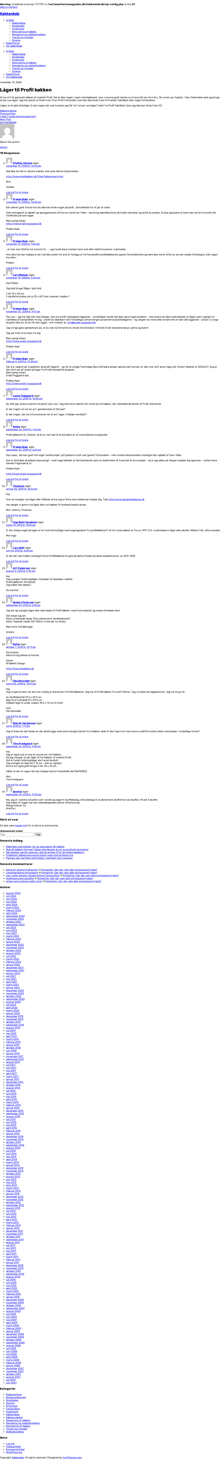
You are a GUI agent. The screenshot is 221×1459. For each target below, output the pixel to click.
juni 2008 (11, 1351)
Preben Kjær (20, 199)
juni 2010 (11, 1282)
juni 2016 (11, 1093)
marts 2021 (12, 984)
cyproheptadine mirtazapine (22, 872)
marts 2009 (12, 1325)
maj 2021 (11, 979)
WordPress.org (14, 1452)
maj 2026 (11, 901)
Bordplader (18, 26)
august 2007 (13, 1377)
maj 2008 (11, 1354)
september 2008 (15, 1342)
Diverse (16, 40)
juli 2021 (11, 976)
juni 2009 (11, 1317)
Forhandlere (13, 1408)
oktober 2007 (13, 1374)
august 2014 (13, 1148)
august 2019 (13, 1027)
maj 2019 (11, 1033)
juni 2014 (11, 1153)
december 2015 (14, 1110)
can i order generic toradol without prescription (33, 875)
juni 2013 (11, 1179)
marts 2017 (12, 1076)
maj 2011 (11, 1251)
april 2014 (11, 1159)
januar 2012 (13, 1228)
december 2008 (15, 1334)
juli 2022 (11, 956)
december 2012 (14, 1196)
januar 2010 (13, 1296)
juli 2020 (11, 1004)
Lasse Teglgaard (23, 395)
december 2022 (15, 944)
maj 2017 (11, 1070)
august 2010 (13, 1276)
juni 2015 (11, 1122)
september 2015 (15, 1113)
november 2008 (15, 1337)
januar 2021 (13, 987)
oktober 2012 (13, 1202)
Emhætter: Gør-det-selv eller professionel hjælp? (69, 869)
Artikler (10, 20)
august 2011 (13, 1242)
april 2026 (11, 904)
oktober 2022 (13, 950)
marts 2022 (12, 959)
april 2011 (11, 1254)
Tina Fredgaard (22, 743)
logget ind (21, 825)
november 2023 (15, 919)
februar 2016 (13, 1105)
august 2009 (13, 1311)
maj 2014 (11, 1156)
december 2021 (14, 967)
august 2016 (13, 1087)
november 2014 (14, 1139)
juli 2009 (11, 1314)
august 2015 (13, 1116)
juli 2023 (11, 927)
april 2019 (11, 1036)
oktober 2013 (13, 1173)
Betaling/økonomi (16, 1397)
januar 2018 (13, 1053)
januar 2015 (12, 1133)
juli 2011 (10, 1245)
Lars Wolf (19, 547)
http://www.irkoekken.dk (20, 668)
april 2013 (11, 1185)
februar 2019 (13, 1042)
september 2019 (15, 1025)
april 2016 (11, 1099)
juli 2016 (11, 1090)
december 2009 (15, 1299)
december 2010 (14, 1265)
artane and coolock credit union (24, 881)
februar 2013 (13, 1191)
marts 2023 (12, 936)
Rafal (16, 644)
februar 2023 (13, 939)
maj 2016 (11, 1096)
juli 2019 (11, 1030)
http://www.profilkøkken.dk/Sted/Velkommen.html (34, 176)
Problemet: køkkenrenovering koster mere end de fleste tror (39, 855)
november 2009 (15, 1302)
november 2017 (14, 1056)
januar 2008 (13, 1365)
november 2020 (15, 993)
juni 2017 (11, 1067)
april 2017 (11, 1073)
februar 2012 (13, 1225)
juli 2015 (10, 1119)
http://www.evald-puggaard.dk (23, 223)
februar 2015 (13, 1130)
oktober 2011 (13, 1236)
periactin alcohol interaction (22, 869)
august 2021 (13, 973)
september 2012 (15, 1205)
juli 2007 (11, 1380)
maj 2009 (11, 1319)
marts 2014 (12, 1162)
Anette (17, 791)
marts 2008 (12, 1359)
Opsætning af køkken (18, 1420)
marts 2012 (12, 1222)
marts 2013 (12, 1188)
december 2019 (14, 1016)
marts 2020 (12, 1010)
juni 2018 (11, 1050)
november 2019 (14, 1019)
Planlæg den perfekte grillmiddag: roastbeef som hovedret (39, 858)
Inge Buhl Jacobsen (25, 522)
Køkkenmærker (8, 110)
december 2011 (14, 1231)
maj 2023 (11, 933)
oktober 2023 (13, 921)
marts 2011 (12, 1256)
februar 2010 (13, 1294)
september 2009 (15, 1308)
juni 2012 (11, 1213)
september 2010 (15, 1274)
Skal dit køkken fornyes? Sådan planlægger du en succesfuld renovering (47, 849)
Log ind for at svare (17, 192)
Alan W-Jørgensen (24, 723)
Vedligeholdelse (15, 1431)
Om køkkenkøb (14, 46)
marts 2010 (12, 1291)
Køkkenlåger (19, 23)
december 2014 (14, 1136)
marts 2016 (12, 1102)
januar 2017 (12, 1079)
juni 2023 (11, 930)
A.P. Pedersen (21, 568)
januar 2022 (13, 964)
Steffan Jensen (22, 163)
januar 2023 (13, 941)
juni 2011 (11, 1248)
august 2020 (13, 1002)
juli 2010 (11, 1279)
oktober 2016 (13, 1085)
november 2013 (14, 1171)
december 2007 (15, 1368)
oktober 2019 (13, 1022)
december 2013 (14, 1168)
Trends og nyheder (22, 37)
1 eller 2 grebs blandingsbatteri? (18, 116)
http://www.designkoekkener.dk (126, 499)
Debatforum (13, 43)
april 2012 (11, 1219)
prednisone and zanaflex (20, 878)
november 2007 (15, 1371)
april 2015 (11, 1128)
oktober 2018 (13, 1047)
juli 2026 (11, 896)
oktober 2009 (13, 1305)
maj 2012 (11, 1216)
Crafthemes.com (72, 1457)
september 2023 (15, 924)
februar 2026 (13, 910)
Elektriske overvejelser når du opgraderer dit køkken (35, 846)
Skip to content (8, 7)
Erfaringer (12, 1406)
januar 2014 (13, 1165)
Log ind (10, 1443)
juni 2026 (11, 899)
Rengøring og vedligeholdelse (29, 34)
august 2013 (13, 1176)
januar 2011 (12, 1262)
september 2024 (15, 916)
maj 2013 (11, 1182)
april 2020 (11, 1007)
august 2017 (13, 1062)
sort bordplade (8, 122)
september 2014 (15, 1145)
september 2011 (15, 1239)
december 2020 (15, 990)
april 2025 (11, 913)
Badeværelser (14, 1394)
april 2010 (11, 1288)
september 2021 (15, 970)
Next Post (5, 119)
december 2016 (14, 1082)
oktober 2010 (13, 1271)
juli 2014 (11, 1150)
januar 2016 (13, 1108)
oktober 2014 (13, 1142)
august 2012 (13, 1208)
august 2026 (13, 893)
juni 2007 (11, 1382)
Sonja (16, 426)
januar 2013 (12, 1193)
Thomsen (19, 486)
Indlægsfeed (13, 1446)
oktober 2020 (13, 996)
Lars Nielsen (20, 275)
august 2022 (13, 953)
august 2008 (13, 1345)
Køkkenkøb (9, 14)
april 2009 (11, 1322)
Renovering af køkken (24, 31)
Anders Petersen (23, 602)
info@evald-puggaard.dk (81, 322)
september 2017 (15, 1059)
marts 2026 (12, 907)
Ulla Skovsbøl (21, 680)
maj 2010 (11, 1285)
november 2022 (15, 947)
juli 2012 (11, 1211)
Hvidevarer (18, 28)
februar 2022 (13, 962)
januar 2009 (13, 1331)
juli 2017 (10, 1065)
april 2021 (11, 982)
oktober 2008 (13, 1339)
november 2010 (14, 1268)
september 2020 (15, 999)
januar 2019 (13, 1045)
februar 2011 (13, 1259)
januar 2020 (13, 1013)
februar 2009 (13, 1328)
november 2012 (14, 1199)
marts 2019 (12, 1039)
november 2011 (14, 1234)
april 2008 (11, 1357)
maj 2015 (11, 1125)
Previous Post (7, 113)
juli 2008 (11, 1348)
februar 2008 (13, 1362)
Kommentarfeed (15, 1449)
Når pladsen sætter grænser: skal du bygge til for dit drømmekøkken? (45, 852)
